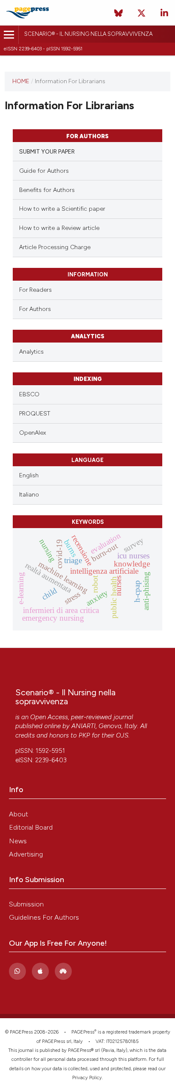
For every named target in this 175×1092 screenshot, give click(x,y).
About (18, 814)
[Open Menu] (9, 35)
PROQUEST (34, 413)
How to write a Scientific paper (62, 208)
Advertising (26, 854)
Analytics (31, 351)
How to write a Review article (59, 228)
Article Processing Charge (54, 247)
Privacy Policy (87, 1077)
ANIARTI (83, 726)
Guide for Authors (44, 170)
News (18, 841)
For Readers (35, 289)
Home (20, 81)
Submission (26, 904)
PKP (84, 735)
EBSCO (29, 394)
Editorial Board (31, 827)
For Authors (35, 308)
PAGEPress (82, 1032)
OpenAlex (32, 432)
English (29, 475)
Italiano (29, 494)
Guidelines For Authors (44, 917)
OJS (122, 735)
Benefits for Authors (47, 190)
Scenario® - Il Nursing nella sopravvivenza (88, 34)
